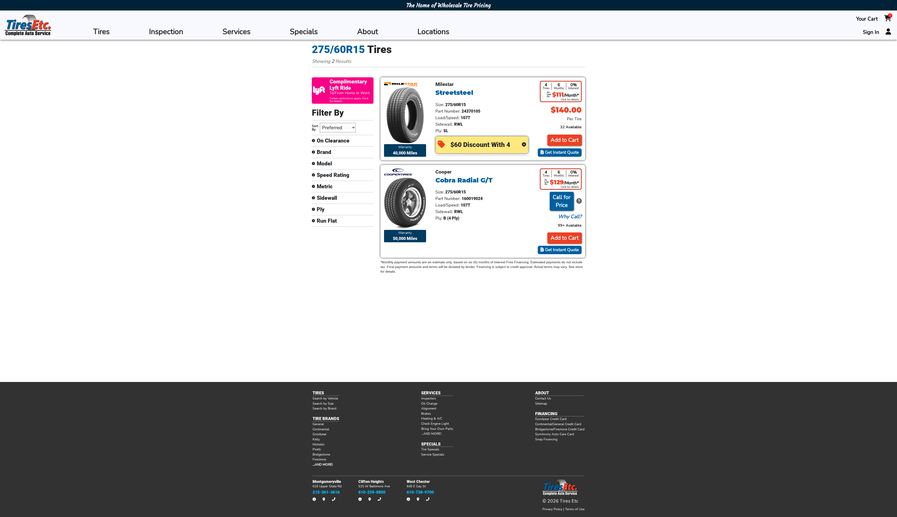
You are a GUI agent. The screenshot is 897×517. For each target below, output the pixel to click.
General (318, 424)
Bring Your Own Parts (437, 428)
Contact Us (543, 398)
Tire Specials (430, 449)
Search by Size (323, 403)
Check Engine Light (435, 423)
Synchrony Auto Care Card (554, 434)
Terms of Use (574, 509)
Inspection (166, 32)
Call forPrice (561, 201)
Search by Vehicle (325, 398)
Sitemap (541, 403)
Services (236, 32)
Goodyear (320, 434)
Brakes (426, 413)
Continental (321, 429)
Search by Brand (324, 408)
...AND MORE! (431, 433)
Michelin (318, 444)
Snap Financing (546, 439)
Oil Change (429, 403)
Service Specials (432, 454)
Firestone (319, 459)
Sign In (871, 32)
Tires (101, 32)
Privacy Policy (552, 509)
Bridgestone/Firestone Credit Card (559, 429)
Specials (304, 32)
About (367, 32)
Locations (433, 32)
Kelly (316, 439)
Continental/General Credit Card (558, 424)
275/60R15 (338, 49)
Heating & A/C (431, 418)
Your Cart (867, 18)
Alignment (428, 408)
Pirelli (317, 449)
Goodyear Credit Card (550, 419)
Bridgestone (321, 454)
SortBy (315, 127)
